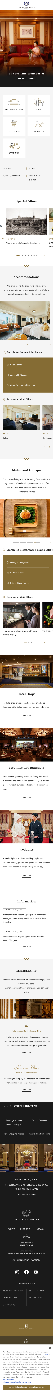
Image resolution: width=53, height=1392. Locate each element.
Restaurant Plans (17, 572)
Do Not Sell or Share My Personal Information (26, 1387)
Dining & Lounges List (19, 562)
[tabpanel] (26, 229)
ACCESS (32, 168)
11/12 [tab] (34, 255)
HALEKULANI (26, 1245)
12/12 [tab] (36, 255)
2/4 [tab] (28, 642)
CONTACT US (9, 1304)
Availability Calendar (19, 374)
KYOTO (26, 1237)
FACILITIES (7, 168)
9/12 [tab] (31, 255)
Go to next (50, 255)
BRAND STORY (35, 1297)
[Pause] (51, 344)
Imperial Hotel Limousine (39, 1133)
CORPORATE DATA (26, 1283)
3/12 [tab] (22, 255)
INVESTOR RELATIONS (13, 1290)
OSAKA (41, 1229)
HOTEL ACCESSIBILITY (11, 175)
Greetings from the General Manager (14, 1122)
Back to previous (45, 255)
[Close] (50, 1348)
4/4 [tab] (31, 642)
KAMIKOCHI (26, 1229)
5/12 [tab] (25, 255)
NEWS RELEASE (10, 1297)
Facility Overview (39, 1120)
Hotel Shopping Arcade (13, 1133)
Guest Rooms (16, 364)
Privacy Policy (8, 1379)
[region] (26, 1368)
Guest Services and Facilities (22, 385)
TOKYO (11, 1229)
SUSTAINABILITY (36, 1290)
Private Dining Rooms (19, 583)
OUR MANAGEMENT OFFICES (26, 1260)
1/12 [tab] (18, 255)
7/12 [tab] (28, 255)
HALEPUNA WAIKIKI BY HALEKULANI (26, 1253)
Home (5, 1106)
